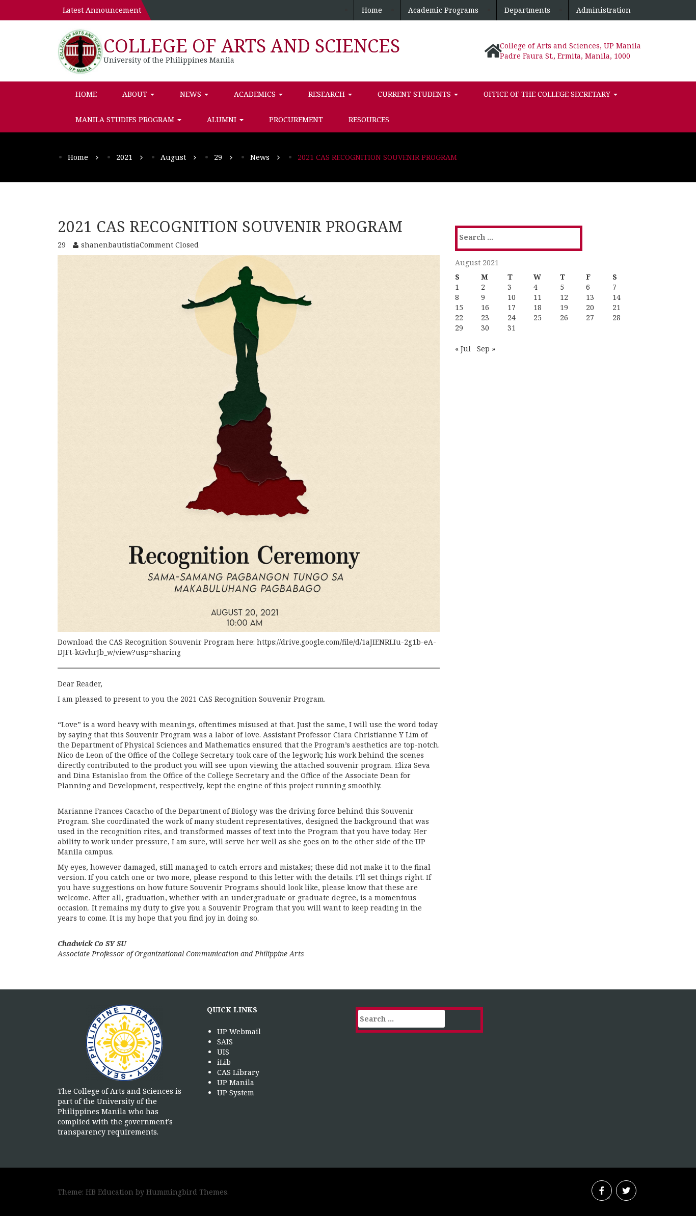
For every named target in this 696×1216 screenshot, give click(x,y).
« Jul (463, 348)
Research (327, 94)
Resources (369, 119)
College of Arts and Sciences (251, 45)
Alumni (222, 119)
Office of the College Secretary (548, 94)
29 (459, 328)
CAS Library (238, 1072)
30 (485, 328)
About (135, 94)
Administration (603, 10)
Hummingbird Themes (186, 1192)
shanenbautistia (110, 245)
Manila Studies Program (125, 119)
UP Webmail (239, 1031)
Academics (256, 94)
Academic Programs (443, 10)
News (191, 94)
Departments (527, 10)
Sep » (486, 348)
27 (590, 317)
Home (372, 10)
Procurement (296, 119)
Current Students (415, 94)
